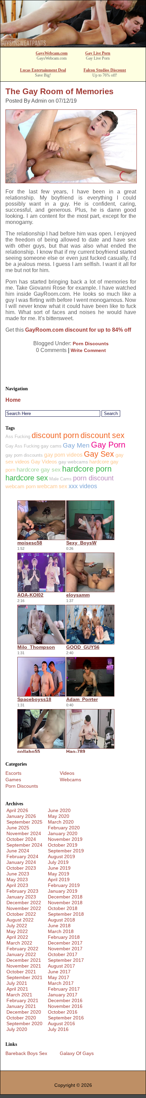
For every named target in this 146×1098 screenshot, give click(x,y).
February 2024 (22, 856)
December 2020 (23, 1012)
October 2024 (21, 839)
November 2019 (65, 839)
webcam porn (20, 486)
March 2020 (61, 822)
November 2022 (23, 908)
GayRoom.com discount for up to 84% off (78, 330)
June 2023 (17, 873)
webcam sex (52, 486)
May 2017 (58, 977)
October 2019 (62, 845)
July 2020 (16, 1029)
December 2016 (65, 1000)
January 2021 (21, 1006)
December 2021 (23, 960)
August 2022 (20, 920)
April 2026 (17, 810)
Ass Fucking (17, 436)
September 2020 (24, 1023)
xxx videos (83, 486)
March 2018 (61, 931)
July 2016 (58, 1029)
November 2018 (65, 902)
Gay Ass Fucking (22, 446)
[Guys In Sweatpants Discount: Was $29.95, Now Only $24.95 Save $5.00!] (73, 45)
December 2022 (23, 902)
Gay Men (76, 445)
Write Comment (88, 350)
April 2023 (17, 885)
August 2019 (61, 856)
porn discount (93, 478)
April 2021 (17, 989)
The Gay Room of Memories (59, 91)
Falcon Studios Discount (105, 70)
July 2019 (58, 862)
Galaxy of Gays (77, 1053)
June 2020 (59, 810)
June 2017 (59, 971)
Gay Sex (99, 454)
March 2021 (19, 994)
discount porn (55, 435)
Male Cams (60, 478)
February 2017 (64, 989)
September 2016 (66, 1017)
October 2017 (62, 954)
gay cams (51, 446)
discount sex (102, 435)
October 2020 (21, 1017)
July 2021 (16, 983)
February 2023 (22, 891)
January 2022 (21, 954)
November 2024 (23, 833)
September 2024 (24, 845)
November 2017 (65, 948)
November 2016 (65, 1006)
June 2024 (17, 850)
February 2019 (64, 885)
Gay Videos (44, 461)
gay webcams (73, 461)
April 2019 (59, 879)
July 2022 (16, 925)
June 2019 (59, 868)
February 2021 (22, 1000)
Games (13, 779)
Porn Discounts (91, 343)
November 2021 (23, 966)
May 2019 (58, 873)
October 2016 (62, 1012)
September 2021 (24, 977)
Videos (67, 773)
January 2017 (62, 994)
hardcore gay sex (39, 470)
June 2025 (17, 827)
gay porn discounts (24, 455)
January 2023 (21, 896)
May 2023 (17, 879)
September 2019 (66, 850)
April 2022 (17, 937)
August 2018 (61, 920)
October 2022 (21, 914)
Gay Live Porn (97, 53)
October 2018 (62, 908)
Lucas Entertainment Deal (43, 70)
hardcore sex (26, 478)
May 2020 (58, 816)
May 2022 (17, 931)
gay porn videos (63, 455)
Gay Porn (108, 444)
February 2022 (22, 948)
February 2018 (64, 937)
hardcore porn (87, 469)
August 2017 (61, 966)
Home (13, 400)
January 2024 (21, 862)
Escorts (13, 773)
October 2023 (21, 868)
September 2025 (24, 822)
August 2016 (61, 1023)
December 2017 (65, 943)
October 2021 (21, 971)
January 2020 (62, 833)
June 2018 (59, 925)
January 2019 (62, 891)
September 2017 (66, 960)
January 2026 (21, 816)
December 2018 (65, 896)
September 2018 (66, 914)
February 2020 (64, 827)
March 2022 (19, 943)
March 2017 (61, 983)
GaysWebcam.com (52, 53)
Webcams (70, 779)
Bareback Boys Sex (26, 1053)
